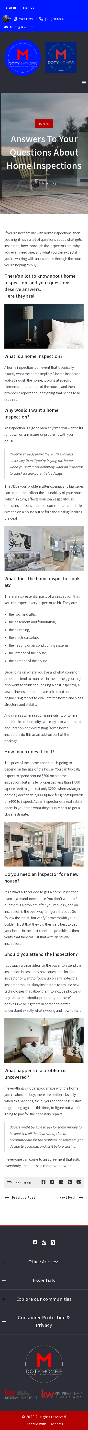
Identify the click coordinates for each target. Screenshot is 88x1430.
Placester (55, 1423)
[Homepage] (22, 57)
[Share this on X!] (52, 1182)
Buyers (44, 123)
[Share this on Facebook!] (43, 1182)
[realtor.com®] (53, 1242)
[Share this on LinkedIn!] (61, 1182)
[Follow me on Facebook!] (35, 1242)
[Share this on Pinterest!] (70, 1182)
